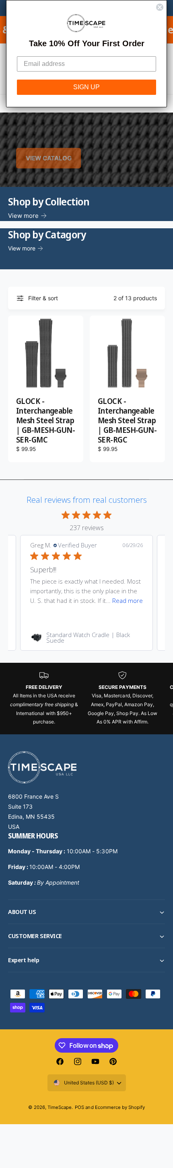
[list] (86, 698)
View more (23, 215)
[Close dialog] (160, 7)
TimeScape (59, 1107)
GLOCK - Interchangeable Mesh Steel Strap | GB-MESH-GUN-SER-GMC (45, 421)
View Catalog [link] (48, 158)
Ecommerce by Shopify (120, 1107)
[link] (86, 637)
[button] (86, 912)
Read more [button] (127, 600)
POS (79, 1107)
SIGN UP (86, 87)
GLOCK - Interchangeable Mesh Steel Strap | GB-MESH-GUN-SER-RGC (127, 421)
